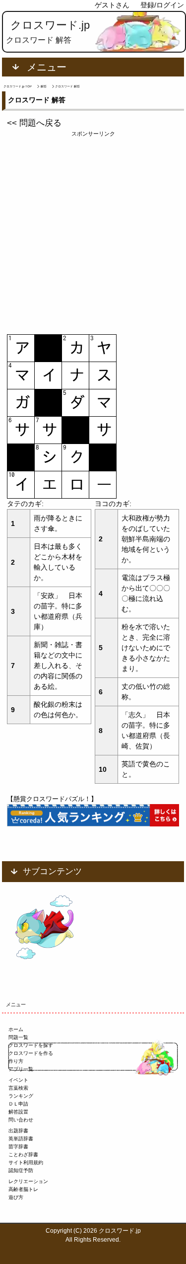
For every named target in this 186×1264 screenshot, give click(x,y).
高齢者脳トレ (23, 1189)
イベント (18, 1080)
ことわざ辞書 (23, 1154)
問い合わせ (20, 1119)
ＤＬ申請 (18, 1104)
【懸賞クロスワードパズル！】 (52, 799)
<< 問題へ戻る (34, 123)
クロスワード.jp (50, 25)
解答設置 (18, 1112)
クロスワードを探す (30, 1045)
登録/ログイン (162, 5)
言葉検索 (18, 1088)
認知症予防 (20, 1170)
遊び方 (15, 1197)
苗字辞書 (18, 1146)
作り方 (15, 1061)
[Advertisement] (93, 231)
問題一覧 (18, 1037)
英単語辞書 (20, 1138)
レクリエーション (28, 1181)
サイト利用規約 (25, 1162)
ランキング (20, 1096)
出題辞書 (18, 1130)
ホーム (15, 1029)
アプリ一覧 (20, 1069)
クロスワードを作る (30, 1053)
